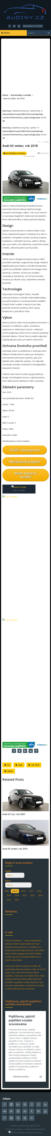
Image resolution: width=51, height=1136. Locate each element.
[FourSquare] (4, 1118)
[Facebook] (4, 1104)
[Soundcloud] (4, 1111)
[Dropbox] (18, 1118)
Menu (7, 33)
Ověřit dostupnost (24, 449)
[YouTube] (45, 1111)
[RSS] (31, 1118)
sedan (10, 771)
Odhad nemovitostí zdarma (30, 1133)
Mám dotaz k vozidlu (26, 475)
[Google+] (18, 1104)
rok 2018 (35, 765)
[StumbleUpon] (25, 1111)
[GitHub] (38, 1111)
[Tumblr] (31, 1111)
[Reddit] (11, 1118)
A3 (8, 765)
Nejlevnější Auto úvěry (32, 26)
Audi (20, 765)
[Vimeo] (18, 1111)
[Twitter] (11, 1111)
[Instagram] (31, 1104)
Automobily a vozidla (15, 153)
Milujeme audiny (17, 1126)
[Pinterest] (25, 1104)
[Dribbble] (38, 1104)
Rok (7, 891)
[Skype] (25, 1118)
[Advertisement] (25, 66)
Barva (8, 880)
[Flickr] (11, 1104)
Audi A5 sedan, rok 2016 (14, 848)
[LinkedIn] (45, 1104)
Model (8, 871)
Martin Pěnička (39, 1129)
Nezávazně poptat (24, 461)
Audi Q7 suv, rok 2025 (13, 814)
